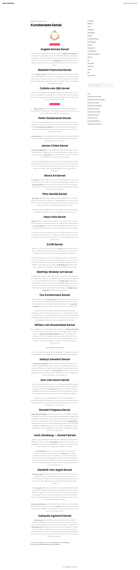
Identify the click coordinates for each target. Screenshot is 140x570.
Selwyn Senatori (57, 370)
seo (88, 60)
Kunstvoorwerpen (54, 544)
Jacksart (64, 453)
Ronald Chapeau (72, 421)
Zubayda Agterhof (39, 520)
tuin (89, 72)
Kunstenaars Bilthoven (94, 120)
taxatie (89, 69)
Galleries (40, 542)
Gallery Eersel (65, 542)
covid (89, 26)
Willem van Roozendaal (72, 329)
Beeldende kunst (56, 542)
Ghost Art (36, 180)
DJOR (60, 248)
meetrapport (91, 48)
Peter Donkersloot (36, 136)
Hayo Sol (34, 221)
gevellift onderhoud (93, 38)
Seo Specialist (67, 567)
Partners (74, 567)
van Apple (39, 488)
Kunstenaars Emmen (93, 102)
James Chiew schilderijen (38, 150)
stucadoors (91, 66)
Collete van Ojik (37, 108)
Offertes (90, 57)
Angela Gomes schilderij (69, 53)
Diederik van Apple (37, 474)
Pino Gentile (35, 198)
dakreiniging (91, 32)
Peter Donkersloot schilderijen (44, 127)
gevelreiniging (91, 41)
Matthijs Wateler (64, 281)
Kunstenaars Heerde (93, 114)
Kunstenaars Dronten (94, 108)
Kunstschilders (44, 544)
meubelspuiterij (92, 51)
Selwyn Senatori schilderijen (40, 363)
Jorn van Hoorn (53, 389)
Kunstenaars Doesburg (94, 111)
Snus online (91, 63)
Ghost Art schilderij (37, 184)
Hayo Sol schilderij (39, 225)
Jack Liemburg (54, 442)
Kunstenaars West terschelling (96, 99)
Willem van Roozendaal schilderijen (50, 333)
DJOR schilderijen (62, 264)
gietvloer (90, 44)
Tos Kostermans (51, 299)
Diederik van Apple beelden (38, 504)
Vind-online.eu (8, 3)
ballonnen (90, 23)
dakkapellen (91, 29)
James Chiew (47, 154)
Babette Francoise (41, 74)
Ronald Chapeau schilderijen (39, 414)
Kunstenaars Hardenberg (95, 105)
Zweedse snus (91, 75)
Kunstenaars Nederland (94, 96)
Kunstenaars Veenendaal (94, 124)
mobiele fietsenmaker (94, 54)
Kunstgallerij (35, 544)
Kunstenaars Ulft (92, 117)
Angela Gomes (58, 60)
